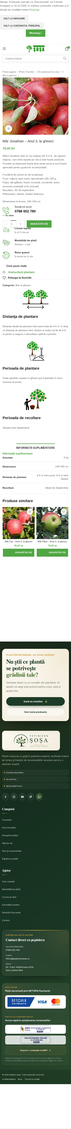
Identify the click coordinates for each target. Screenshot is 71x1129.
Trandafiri (7, 820)
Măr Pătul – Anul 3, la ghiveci (52, 541)
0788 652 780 (13, 950)
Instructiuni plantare (21, 272)
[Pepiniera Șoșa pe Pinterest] (30, 797)
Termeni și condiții (32, 1079)
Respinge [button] (34, 9)
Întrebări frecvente (11, 912)
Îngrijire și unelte (10, 858)
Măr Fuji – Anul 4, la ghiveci (19, 541)
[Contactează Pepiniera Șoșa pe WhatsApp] (39, 797)
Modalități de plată (11, 889)
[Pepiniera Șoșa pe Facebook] (5, 797)
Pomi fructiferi (9, 827)
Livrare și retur (9, 897)
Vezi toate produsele (35, 712)
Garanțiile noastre (10, 904)
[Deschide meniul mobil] (4, 48)
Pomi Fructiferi (27, 72)
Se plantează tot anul (49, 72)
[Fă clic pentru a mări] (8, 128)
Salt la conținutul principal (21, 26)
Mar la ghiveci (10, 75)
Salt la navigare (14, 18)
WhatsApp (34, 33)
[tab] (35, 447)
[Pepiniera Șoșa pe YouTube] (22, 797)
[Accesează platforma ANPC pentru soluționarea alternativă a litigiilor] (35, 1029)
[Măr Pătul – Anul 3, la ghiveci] (52, 523)
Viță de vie (7, 843)
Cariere (5, 920)
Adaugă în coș (39, 224)
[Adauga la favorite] (30, 512)
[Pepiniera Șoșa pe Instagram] (14, 797)
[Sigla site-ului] (35, 48)
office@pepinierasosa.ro (17, 958)
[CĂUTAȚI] (64, 58)
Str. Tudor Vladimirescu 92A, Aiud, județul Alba (20, 968)
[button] (18, 553)
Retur (20, 1079)
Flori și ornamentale (11, 851)
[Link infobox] (35, 210)
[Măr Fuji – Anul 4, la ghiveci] (19, 523)
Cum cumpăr (8, 881)
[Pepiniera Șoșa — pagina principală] (31, 740)
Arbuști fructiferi (10, 835)
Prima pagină (9, 72)
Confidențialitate (9, 1079)
